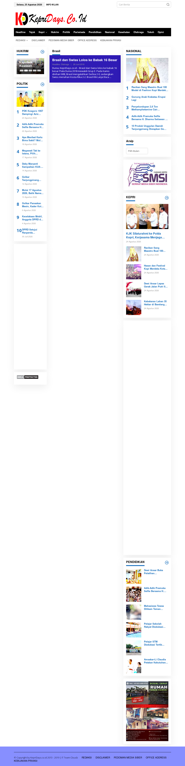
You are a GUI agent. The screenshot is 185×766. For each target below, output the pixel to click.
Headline (56, 64)
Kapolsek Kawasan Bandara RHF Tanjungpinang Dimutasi (29, 64)
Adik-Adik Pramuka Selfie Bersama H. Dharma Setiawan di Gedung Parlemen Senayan (33, 126)
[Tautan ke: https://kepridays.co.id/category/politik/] (42, 84)
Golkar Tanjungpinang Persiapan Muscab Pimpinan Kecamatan (32, 178)
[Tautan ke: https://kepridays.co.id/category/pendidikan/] (167, 562)
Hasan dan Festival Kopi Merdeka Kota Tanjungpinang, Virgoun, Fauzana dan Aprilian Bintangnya (154, 267)
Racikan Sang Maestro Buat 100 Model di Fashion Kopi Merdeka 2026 (149, 89)
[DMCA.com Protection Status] (27, 376)
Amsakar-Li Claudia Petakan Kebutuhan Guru (155, 661)
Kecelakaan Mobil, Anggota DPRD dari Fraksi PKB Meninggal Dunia (33, 218)
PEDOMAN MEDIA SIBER (128, 757)
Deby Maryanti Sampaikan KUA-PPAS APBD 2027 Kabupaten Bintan (32, 165)
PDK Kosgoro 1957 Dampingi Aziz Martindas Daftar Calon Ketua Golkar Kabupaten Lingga (33, 112)
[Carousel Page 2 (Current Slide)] (26, 70)
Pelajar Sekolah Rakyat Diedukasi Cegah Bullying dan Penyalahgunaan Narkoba (155, 625)
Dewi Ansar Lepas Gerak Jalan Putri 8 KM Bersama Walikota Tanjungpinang (156, 285)
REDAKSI (87, 757)
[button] (168, 4)
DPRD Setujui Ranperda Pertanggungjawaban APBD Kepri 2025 (32, 231)
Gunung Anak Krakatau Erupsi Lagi (148, 98)
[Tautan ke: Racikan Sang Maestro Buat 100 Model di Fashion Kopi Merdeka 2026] (147, 70)
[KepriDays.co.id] (50, 18)
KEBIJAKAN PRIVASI (25, 760)
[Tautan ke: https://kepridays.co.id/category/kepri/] (167, 198)
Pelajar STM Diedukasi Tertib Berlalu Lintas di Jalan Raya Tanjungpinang (153, 643)
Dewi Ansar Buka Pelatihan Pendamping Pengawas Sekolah (154, 572)
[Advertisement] (30, 307)
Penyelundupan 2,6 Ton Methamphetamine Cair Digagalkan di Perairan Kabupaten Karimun (145, 108)
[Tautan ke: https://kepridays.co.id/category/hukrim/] (42, 52)
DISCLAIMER (103, 757)
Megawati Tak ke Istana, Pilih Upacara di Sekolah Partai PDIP (33, 152)
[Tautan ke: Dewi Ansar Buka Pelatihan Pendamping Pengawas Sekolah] (133, 576)
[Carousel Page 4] (34, 70)
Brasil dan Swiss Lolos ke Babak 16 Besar (84, 60)
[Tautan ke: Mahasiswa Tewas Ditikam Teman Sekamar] (133, 611)
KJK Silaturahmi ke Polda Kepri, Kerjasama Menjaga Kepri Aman (144, 235)
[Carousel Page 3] (30, 70)
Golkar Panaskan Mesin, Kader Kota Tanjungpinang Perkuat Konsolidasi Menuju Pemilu (32, 205)
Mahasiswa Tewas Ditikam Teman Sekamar (154, 607)
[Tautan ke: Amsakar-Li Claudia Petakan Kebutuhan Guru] (133, 665)
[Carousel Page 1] (21, 70)
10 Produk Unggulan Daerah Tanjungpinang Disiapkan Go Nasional (148, 127)
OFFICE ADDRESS (156, 757)
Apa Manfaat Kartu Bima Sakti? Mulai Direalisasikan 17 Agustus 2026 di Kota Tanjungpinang (32, 139)
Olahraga (65, 64)
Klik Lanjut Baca (101, 77)
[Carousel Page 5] (39, 70)
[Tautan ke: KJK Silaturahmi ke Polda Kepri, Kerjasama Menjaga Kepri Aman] (147, 216)
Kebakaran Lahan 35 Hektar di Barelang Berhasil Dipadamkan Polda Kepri (156, 303)
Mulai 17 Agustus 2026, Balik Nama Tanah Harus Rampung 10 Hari (31, 192)
